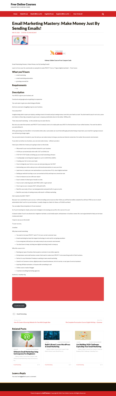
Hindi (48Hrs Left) (36, 14)
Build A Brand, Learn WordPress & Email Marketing (57, 345)
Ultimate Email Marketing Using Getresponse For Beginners (26, 353)
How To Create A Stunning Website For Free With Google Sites (32, 322)
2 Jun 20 (47, 342)
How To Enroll (77, 14)
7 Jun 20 (78, 342)
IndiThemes (46, 393)
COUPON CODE (19, 305)
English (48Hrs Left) (62, 14)
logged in (22, 376)
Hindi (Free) (24, 14)
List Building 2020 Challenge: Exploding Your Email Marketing (88, 345)
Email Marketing (21, 314)
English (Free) (49, 14)
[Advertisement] (58, 289)
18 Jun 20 (16, 349)
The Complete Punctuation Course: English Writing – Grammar (83, 322)
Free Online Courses (23, 4)
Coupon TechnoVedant (29, 32)
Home (15, 14)
